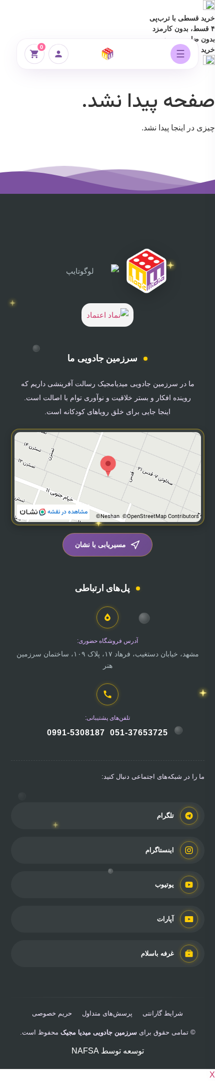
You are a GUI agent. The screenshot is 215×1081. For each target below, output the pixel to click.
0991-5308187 (76, 732)
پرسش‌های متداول (107, 1013)
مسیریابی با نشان (100, 544)
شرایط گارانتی (162, 1013)
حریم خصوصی (52, 1013)
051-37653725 (139, 732)
